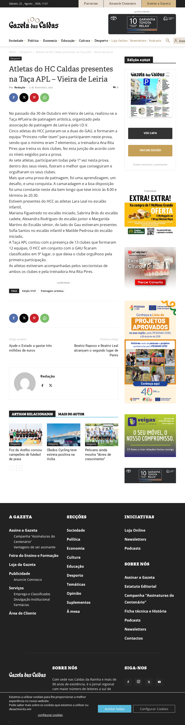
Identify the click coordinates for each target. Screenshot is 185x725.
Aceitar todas (115, 709)
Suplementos (78, 602)
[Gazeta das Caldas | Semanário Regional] (52, 22)
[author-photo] (25, 383)
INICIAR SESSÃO (150, 150)
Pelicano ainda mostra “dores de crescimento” (98, 454)
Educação (75, 566)
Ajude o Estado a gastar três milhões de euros (30, 348)
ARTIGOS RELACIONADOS (32, 414)
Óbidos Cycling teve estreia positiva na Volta (62, 454)
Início (12, 52)
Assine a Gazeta (23, 530)
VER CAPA (150, 133)
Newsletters (135, 539)
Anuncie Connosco (28, 579)
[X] (23, 97)
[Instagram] (138, 681)
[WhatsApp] (44, 97)
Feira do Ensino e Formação (33, 555)
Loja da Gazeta (22, 564)
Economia (76, 548)
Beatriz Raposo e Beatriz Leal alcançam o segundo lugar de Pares (96, 350)
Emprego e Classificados (32, 594)
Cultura (74, 557)
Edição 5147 (29, 291)
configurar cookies (50, 715)
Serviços (16, 587)
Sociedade (76, 530)
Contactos (134, 638)
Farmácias (21, 605)
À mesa (73, 611)
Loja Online (135, 530)
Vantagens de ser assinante (35, 547)
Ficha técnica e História (145, 611)
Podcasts (133, 548)
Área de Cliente (22, 613)
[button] (167, 40)
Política (73, 539)
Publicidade (19, 573)
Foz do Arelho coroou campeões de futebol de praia (25, 454)
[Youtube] (159, 682)
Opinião (74, 593)
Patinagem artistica (52, 291)
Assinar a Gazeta (140, 577)
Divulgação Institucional (32, 599)
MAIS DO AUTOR (71, 414)
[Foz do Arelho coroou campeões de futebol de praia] (25, 434)
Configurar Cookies (154, 709)
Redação (19, 87)
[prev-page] (12, 468)
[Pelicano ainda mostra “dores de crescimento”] (101, 434)
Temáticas (76, 584)
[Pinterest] (34, 97)
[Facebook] (13, 97)
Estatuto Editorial (140, 586)
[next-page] (19, 468)
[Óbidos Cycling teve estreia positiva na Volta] (63, 434)
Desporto (26, 52)
